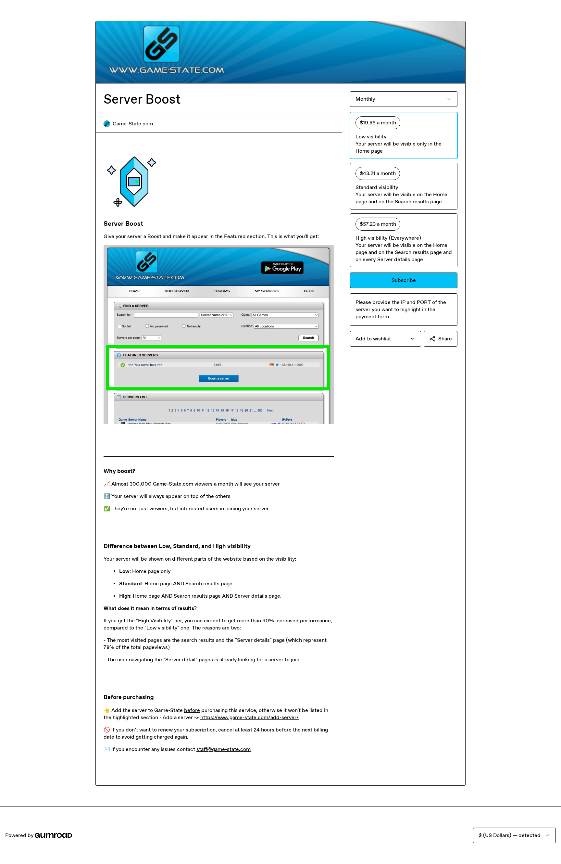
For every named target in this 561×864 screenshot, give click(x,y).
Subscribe (404, 280)
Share (445, 339)
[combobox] (385, 339)
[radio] (403, 135)
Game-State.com (133, 124)
